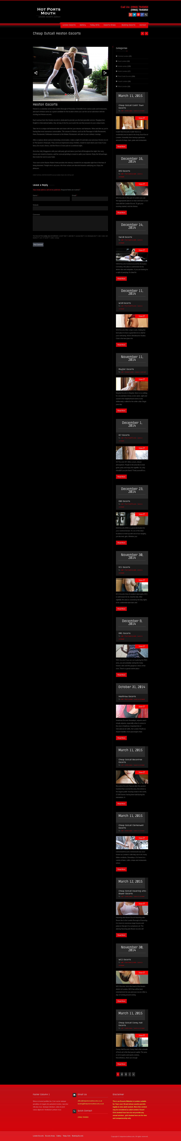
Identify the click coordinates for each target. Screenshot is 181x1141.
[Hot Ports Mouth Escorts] (50, 12)
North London (122, 71)
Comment (36, 214)
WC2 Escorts (125, 959)
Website (35, 205)
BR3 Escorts (124, 171)
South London (122, 81)
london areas (122, 66)
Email (74, 195)
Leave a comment (139, 111)
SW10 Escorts (125, 237)
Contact (143, 25)
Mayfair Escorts (126, 369)
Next (105, 73)
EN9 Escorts (124, 501)
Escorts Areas (110, 25)
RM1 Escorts (125, 633)
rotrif (122, 111)
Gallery (83, 25)
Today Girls (94, 25)
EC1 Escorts (124, 567)
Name (35, 195)
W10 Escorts (125, 303)
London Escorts (69, 25)
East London (122, 61)
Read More (121, 146)
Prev (36, 73)
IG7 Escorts (124, 435)
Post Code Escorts (124, 76)
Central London (123, 56)
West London (122, 86)
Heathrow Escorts (127, 696)
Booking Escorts (128, 25)
